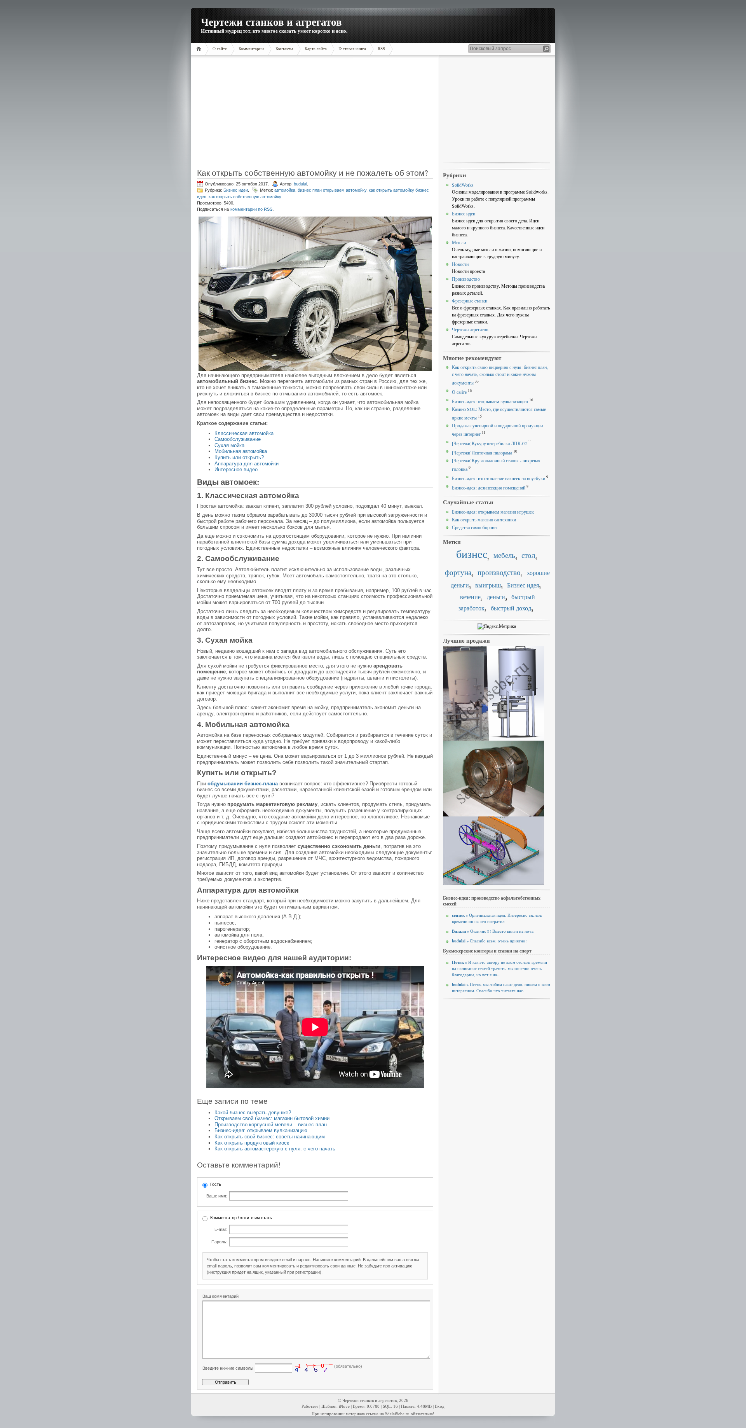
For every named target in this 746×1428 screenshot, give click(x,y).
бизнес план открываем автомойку (332, 190)
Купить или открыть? (239, 457)
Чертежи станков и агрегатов (271, 21)
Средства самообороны (474, 527)
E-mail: (220, 1229)
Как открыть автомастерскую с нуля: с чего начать (274, 1149)
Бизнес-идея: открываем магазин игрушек (493, 512)
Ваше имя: (216, 1196)
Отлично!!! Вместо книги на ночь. (493, 931)
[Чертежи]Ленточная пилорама (482, 452)
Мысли (459, 242)
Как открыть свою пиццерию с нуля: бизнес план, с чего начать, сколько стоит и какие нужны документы (500, 375)
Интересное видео (236, 469)
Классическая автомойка (244, 433)
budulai (300, 184)
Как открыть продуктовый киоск (251, 1143)
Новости (460, 264)
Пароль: (219, 1241)
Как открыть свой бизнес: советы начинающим (269, 1137)
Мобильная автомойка (240, 451)
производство (499, 572)
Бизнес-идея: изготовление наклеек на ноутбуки (498, 478)
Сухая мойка (229, 445)
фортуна (458, 572)
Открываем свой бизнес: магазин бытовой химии (271, 1118)
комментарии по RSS (251, 209)
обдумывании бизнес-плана (242, 784)
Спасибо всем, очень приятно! (489, 941)
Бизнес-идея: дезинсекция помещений (488, 487)
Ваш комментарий (220, 1296)
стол (528, 555)
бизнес (471, 554)
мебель (504, 555)
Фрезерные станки (469, 300)
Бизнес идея (523, 585)
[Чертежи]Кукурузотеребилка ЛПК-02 (489, 443)
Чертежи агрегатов (470, 329)
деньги (496, 597)
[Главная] (200, 49)
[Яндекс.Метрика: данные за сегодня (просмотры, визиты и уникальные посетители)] (497, 626)
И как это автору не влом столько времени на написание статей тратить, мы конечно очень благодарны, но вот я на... (499, 968)
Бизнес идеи (235, 190)
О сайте (459, 392)
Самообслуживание (237, 439)
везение (470, 597)
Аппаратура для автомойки (246, 464)
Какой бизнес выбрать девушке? (252, 1112)
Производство (466, 279)
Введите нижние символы (227, 1368)
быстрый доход (511, 608)
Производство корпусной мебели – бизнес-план (270, 1124)
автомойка (284, 190)
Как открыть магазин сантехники (484, 519)
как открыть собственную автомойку (245, 196)
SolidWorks (463, 185)
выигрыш (488, 585)
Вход (439, 1406)
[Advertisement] (246, 114)
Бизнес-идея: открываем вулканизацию (260, 1130)
